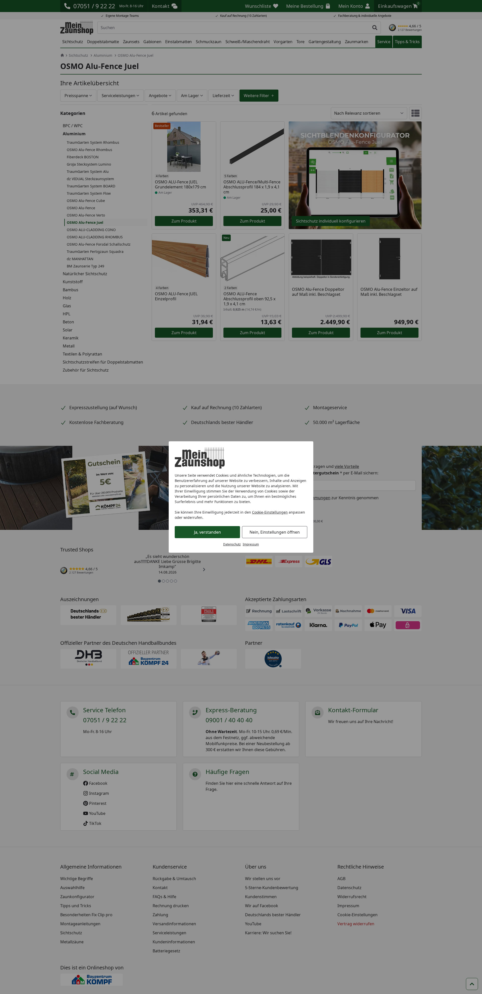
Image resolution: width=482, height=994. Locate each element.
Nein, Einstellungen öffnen (275, 532)
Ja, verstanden (207, 532)
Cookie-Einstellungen (270, 512)
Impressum (251, 544)
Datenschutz (232, 544)
